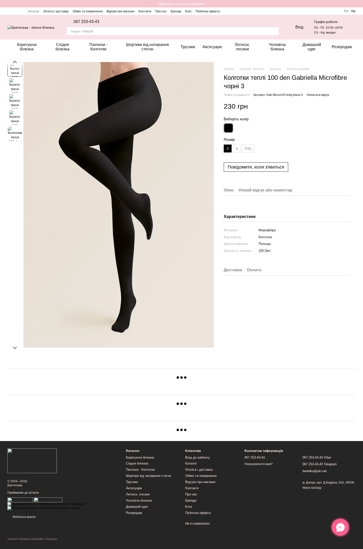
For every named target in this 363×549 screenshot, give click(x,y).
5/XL (248, 148)
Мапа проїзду (312, 487)
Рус (346, 11)
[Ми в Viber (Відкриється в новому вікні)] (21, 11)
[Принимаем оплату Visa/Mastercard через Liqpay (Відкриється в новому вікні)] (43, 508)
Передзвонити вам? (258, 464)
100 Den (264, 251)
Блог (188, 11)
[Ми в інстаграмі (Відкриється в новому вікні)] (9, 11)
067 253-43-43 (86, 22)
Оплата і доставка (56, 11)
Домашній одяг (311, 46)
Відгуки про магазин (121, 11)
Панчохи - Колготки (98, 46)
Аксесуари (212, 47)
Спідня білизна (62, 46)
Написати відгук (318, 95)
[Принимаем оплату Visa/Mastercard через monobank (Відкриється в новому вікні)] (46, 504)
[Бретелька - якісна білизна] (32, 460)
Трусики (188, 47)
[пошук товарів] (275, 31)
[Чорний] (228, 128)
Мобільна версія (24, 517)
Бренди (176, 11)
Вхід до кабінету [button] (197, 457)
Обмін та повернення (88, 11)
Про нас (161, 11)
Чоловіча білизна (277, 46)
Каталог (33, 11)
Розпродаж (342, 47)
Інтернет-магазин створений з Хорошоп (32, 538)
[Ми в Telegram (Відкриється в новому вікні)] (15, 11)
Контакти (145, 11)
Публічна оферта (208, 11)
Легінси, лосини (242, 46)
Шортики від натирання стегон (147, 46)
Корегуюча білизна (27, 46)
